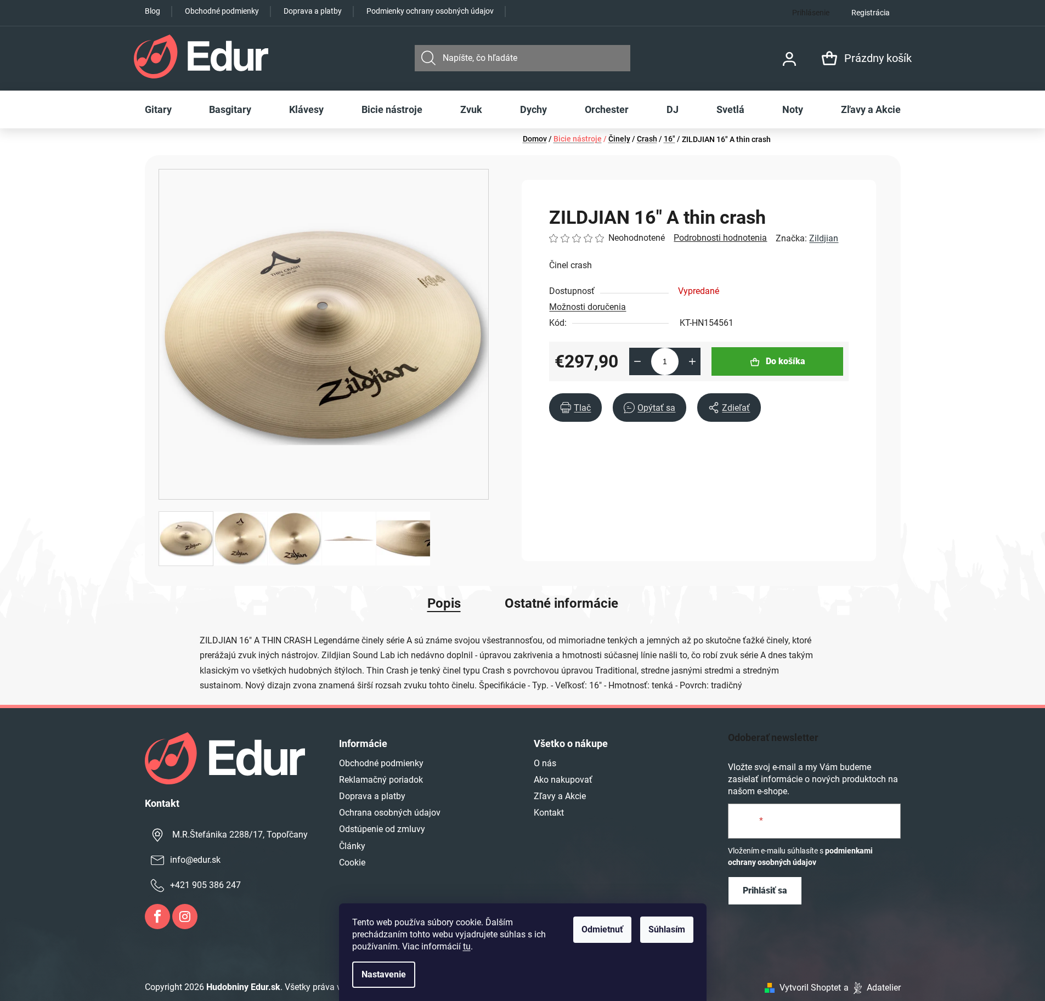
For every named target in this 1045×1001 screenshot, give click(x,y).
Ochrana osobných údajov (389, 812)
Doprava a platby (313, 11)
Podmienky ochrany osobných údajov (430, 11)
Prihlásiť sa (765, 890)
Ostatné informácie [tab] (561, 603)
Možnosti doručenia (587, 307)
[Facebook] (157, 916)
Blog (152, 11)
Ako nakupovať (563, 779)
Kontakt (549, 812)
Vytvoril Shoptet (810, 987)
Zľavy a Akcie (560, 796)
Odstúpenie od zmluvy (382, 829)
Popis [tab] (444, 603)
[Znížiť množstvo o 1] (637, 361)
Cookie (352, 862)
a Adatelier (872, 987)
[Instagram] (184, 916)
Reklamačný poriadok (381, 779)
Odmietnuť (602, 929)
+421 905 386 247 (205, 885)
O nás (545, 763)
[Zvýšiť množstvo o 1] (692, 361)
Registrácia (870, 12)
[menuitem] (158, 109)
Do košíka (785, 361)
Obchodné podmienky (222, 11)
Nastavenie (383, 974)
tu (467, 946)
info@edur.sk (195, 860)
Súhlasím (666, 929)
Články (352, 846)
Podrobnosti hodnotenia (720, 238)
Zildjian (823, 238)
